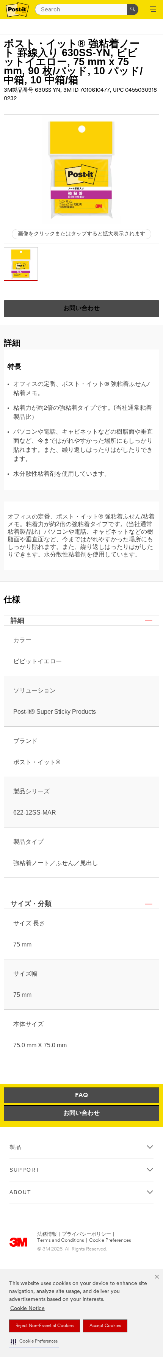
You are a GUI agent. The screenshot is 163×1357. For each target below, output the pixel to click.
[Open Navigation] (153, 10)
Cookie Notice (27, 1309)
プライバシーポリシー (86, 1234)
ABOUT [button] (20, 1192)
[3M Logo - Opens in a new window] (17, 9)
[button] (34, 1341)
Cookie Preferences (110, 1240)
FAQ (81, 1095)
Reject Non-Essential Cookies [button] (45, 1326)
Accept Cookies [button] (105, 1326)
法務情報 (47, 1234)
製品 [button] (15, 1147)
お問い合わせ (81, 1113)
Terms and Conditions (60, 1240)
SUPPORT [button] (24, 1170)
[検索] (132, 9)
